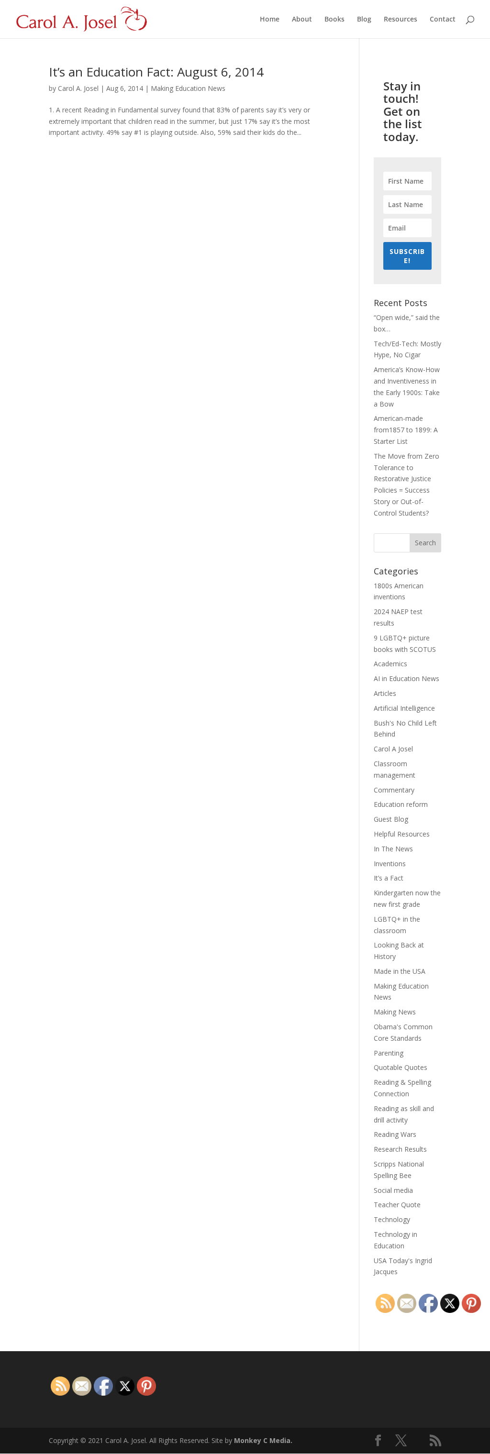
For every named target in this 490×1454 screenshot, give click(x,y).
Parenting (388, 1052)
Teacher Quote (397, 1204)
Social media (393, 1190)
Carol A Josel (393, 748)
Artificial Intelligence (404, 708)
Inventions (390, 863)
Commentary (394, 789)
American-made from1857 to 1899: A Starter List (406, 430)
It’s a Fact (388, 877)
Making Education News (188, 88)
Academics (390, 663)
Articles (385, 693)
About (302, 19)
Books (334, 19)
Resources (400, 19)
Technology (392, 1219)
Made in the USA (399, 971)
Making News (395, 1011)
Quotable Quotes (400, 1067)
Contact (443, 19)
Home (269, 19)
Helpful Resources (402, 833)
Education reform (401, 804)
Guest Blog (391, 819)
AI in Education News (406, 678)
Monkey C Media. (263, 1440)
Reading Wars (395, 1134)
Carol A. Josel (78, 88)
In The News (393, 848)
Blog (364, 19)
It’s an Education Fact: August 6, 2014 (156, 71)
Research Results (400, 1149)
